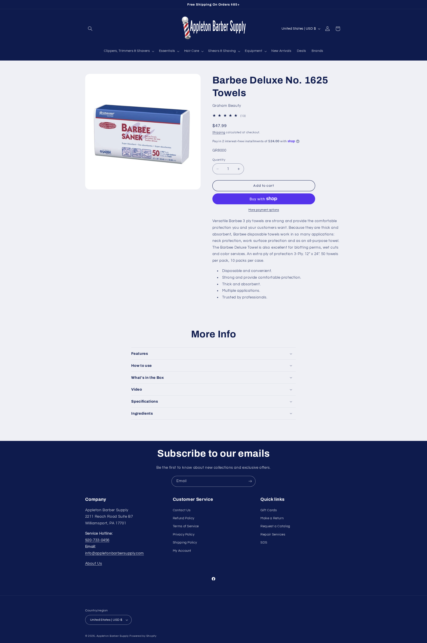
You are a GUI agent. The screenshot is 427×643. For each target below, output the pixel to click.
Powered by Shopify (142, 636)
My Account (182, 550)
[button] (90, 29)
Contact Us (182, 510)
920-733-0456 (97, 540)
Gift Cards (268, 510)
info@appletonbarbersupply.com (114, 553)
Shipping (218, 132)
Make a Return (272, 518)
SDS (263, 542)
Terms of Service (186, 526)
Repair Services (272, 534)
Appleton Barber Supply (113, 636)
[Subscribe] (250, 481)
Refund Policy (183, 518)
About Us (93, 564)
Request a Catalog (275, 526)
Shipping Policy (185, 542)
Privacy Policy (184, 534)
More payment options (263, 209)
